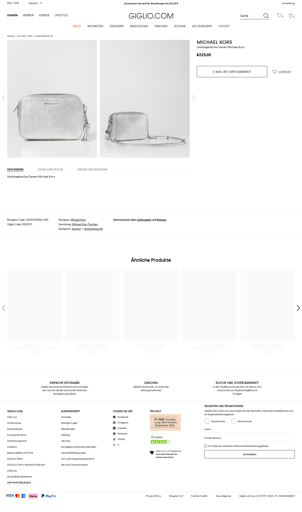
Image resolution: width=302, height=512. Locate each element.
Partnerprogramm (17, 440)
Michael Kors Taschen (85, 224)
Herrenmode (245, 421)
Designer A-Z (176, 495)
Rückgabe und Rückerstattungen (78, 446)
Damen (12, 15)
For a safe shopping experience (77, 458)
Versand (65, 440)
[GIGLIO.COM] (151, 16)
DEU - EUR (13, 3)
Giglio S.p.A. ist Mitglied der (168, 454)
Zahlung (65, 434)
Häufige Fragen (69, 422)
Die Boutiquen (15, 428)
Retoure (161, 219)
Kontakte (66, 416)
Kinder (44, 15)
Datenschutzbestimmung (246, 445)
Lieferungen (144, 219)
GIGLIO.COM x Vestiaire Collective (26, 464)
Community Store (16, 434)
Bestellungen (68, 428)
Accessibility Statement (19, 476)
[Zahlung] (32, 495)
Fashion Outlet (199, 495)
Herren (28, 15)
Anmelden (249, 454)
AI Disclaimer (14, 422)
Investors (12, 446)
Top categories (223, 495)
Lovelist (284, 72)
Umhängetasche (93, 228)
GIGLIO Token (15, 458)
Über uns (12, 416)
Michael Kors (214, 42)
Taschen (76, 228)
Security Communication (74, 464)
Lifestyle (61, 15)
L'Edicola (12, 470)
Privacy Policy (153, 495)
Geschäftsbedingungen (73, 452)
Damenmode (218, 421)
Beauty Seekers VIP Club (20, 452)
